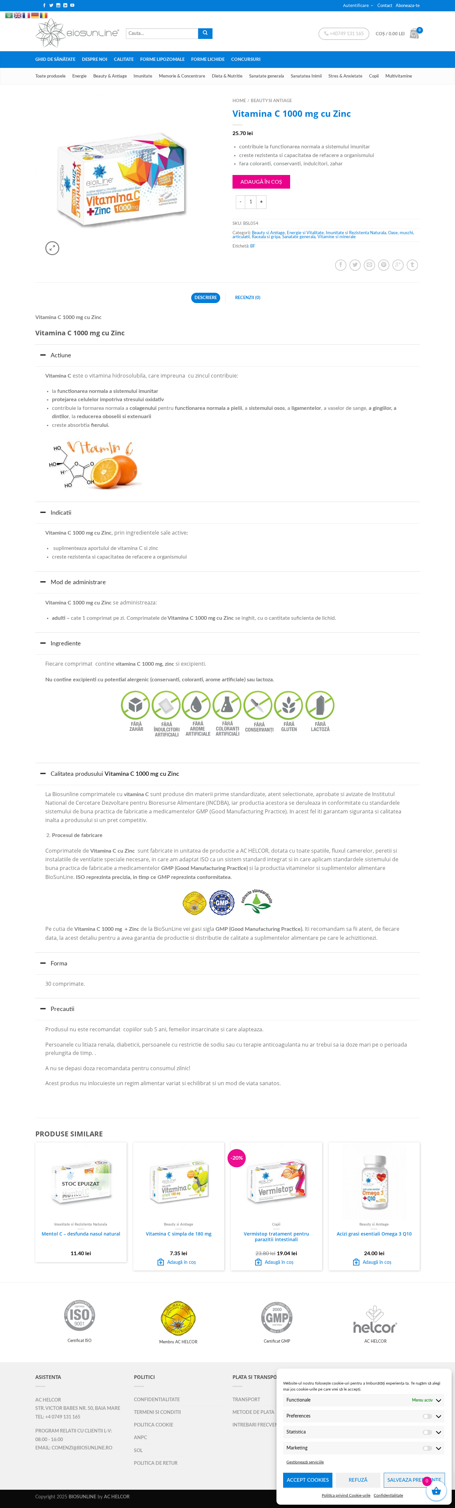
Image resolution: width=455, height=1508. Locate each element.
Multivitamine (398, 76)
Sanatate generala (266, 76)
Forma (59, 963)
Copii (374, 76)
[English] (18, 7)
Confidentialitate (388, 1495)
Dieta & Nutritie (227, 76)
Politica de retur (156, 1463)
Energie (79, 76)
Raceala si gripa (266, 237)
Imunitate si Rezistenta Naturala (356, 233)
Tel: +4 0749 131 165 (57, 1417)
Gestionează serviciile (305, 1462)
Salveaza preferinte (414, 1480)
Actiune (61, 355)
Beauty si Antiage (271, 101)
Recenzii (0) (247, 298)
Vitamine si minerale (336, 237)
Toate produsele (50, 76)
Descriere (206, 298)
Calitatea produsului (115, 774)
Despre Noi (94, 60)
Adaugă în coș (261, 182)
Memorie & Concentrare (182, 76)
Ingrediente (66, 643)
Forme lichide (208, 60)
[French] (26, 7)
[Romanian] (44, 7)
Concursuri (245, 60)
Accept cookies (308, 1480)
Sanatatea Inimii (306, 76)
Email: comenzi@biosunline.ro (73, 1448)
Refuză (358, 1480)
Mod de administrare (78, 582)
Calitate (124, 60)
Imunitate (143, 76)
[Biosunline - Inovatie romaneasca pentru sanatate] (77, 31)
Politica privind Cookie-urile (346, 1495)
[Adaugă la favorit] (206, 114)
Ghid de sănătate (55, 60)
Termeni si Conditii (157, 1412)
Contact (384, 6)
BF (252, 246)
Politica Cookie (153, 1425)
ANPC (140, 1437)
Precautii (62, 1009)
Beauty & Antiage (110, 76)
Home (239, 101)
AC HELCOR (48, 1400)
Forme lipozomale (162, 60)
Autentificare (356, 5)
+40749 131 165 (346, 34)
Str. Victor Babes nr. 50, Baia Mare (77, 1408)
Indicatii (61, 513)
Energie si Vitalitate (305, 233)
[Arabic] (9, 7)
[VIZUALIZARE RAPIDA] (179, 1181)
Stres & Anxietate (345, 76)
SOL (138, 1450)
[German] (35, 7)
